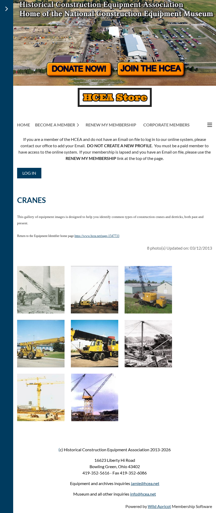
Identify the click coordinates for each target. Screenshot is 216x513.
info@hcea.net (143, 493)
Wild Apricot (159, 506)
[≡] (204, 125)
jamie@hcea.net (145, 483)
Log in (29, 172)
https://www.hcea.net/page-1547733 (97, 236)
